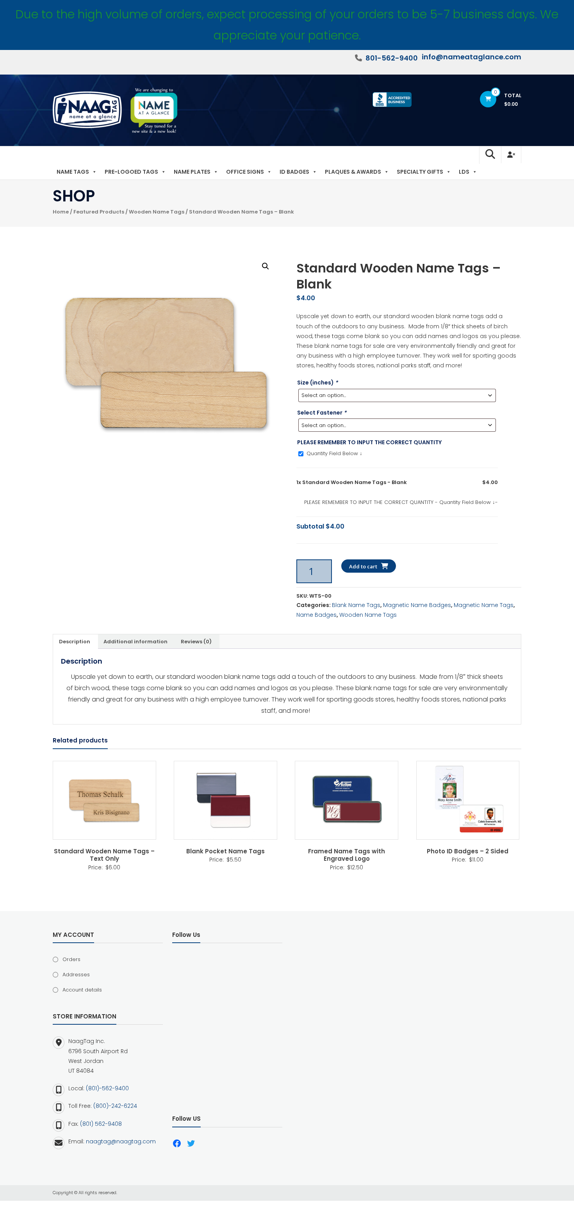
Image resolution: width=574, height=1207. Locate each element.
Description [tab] (74, 641)
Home (61, 211)
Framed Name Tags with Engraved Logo (346, 855)
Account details (82, 989)
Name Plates (192, 172)
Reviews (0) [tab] (196, 641)
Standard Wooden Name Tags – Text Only (104, 855)
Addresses (76, 974)
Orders (71, 959)
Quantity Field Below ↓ (333, 453)
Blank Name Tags (356, 605)
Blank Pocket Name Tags (225, 851)
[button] (265, 266)
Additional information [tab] (135, 641)
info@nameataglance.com (471, 57)
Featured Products (98, 211)
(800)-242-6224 (115, 1106)
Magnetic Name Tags (483, 605)
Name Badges (316, 615)
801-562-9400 (391, 58)
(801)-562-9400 (107, 1088)
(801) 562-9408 (101, 1124)
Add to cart (363, 566)
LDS (464, 172)
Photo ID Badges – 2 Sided (467, 851)
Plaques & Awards (353, 172)
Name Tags (73, 172)
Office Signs (245, 172)
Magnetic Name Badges (417, 605)
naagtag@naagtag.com (121, 1141)
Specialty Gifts (420, 172)
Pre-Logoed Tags (131, 172)
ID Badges (294, 172)
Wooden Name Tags (156, 211)
